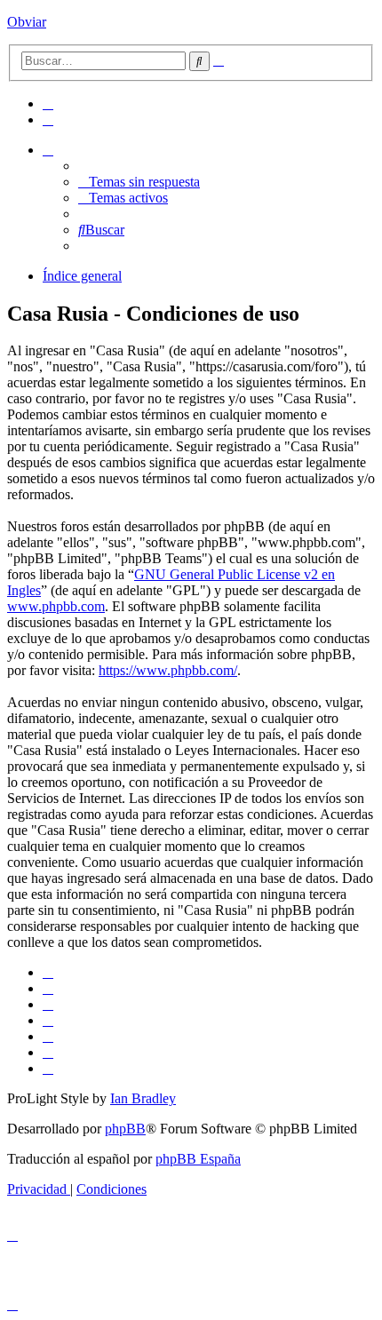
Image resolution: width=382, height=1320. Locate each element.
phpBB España (198, 1158)
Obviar (26, 21)
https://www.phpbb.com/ (168, 670)
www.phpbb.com (56, 606)
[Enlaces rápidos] (48, 149)
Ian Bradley (143, 1098)
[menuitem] (48, 103)
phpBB (125, 1128)
